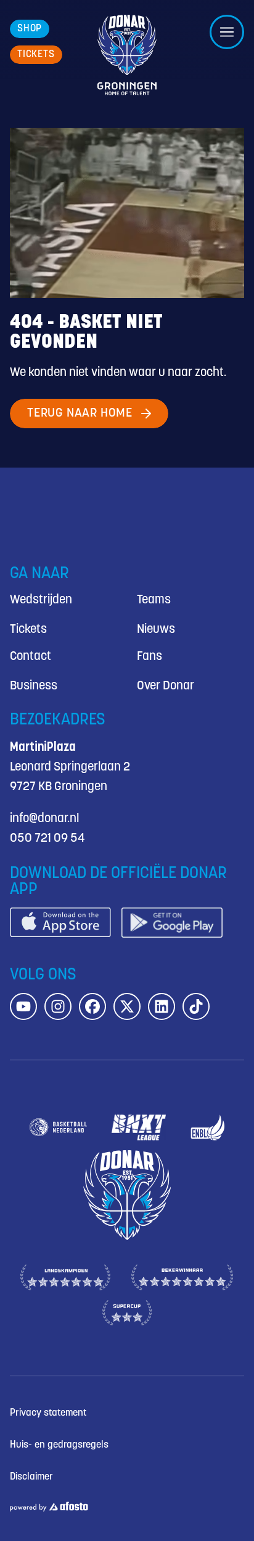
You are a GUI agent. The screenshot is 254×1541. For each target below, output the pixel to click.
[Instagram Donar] (58, 1006)
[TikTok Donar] (196, 1006)
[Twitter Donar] (127, 1006)
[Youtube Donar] (23, 1006)
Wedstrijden (41, 600)
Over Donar (165, 686)
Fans (149, 656)
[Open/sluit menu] (227, 32)
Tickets (28, 629)
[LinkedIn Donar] (161, 1006)
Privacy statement (48, 1412)
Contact (30, 656)
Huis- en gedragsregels (59, 1444)
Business (33, 686)
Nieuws (156, 629)
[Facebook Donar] (92, 1006)
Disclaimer (31, 1476)
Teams (154, 600)
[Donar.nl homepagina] (127, 55)
